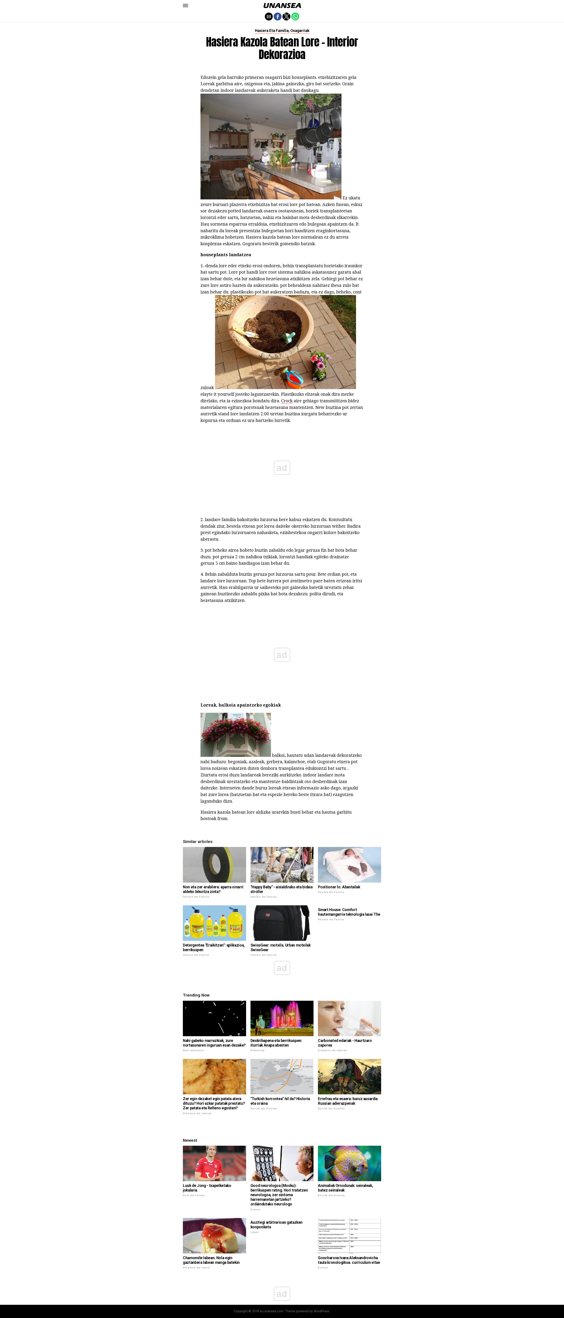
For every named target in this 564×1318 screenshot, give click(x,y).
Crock (287, 401)
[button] (185, 5)
